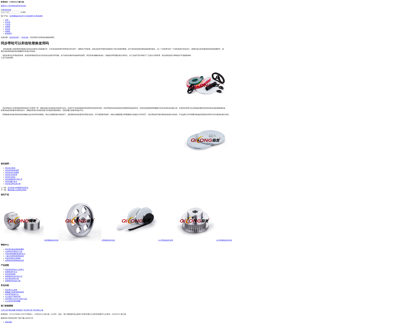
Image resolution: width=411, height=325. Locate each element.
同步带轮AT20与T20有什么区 (16, 299)
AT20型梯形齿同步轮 (224, 240)
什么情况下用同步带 (13, 296)
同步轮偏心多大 (11, 181)
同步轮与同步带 (11, 175)
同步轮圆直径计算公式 (13, 179)
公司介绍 (4, 310)
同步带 (7, 22)
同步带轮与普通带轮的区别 (18, 188)
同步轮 (7, 29)
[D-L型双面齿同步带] (136, 240)
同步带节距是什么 (12, 294)
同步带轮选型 (13, 6)
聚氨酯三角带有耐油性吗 (14, 292)
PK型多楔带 (38, 16)
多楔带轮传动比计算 (13, 281)
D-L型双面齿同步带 (165, 240)
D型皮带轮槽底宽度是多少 (15, 254)
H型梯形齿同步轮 (108, 240)
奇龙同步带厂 (14, 37)
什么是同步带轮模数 (13, 301)
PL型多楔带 (28, 16)
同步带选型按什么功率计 (14, 270)
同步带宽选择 (10, 274)
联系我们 (8, 33)
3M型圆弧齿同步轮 (51, 240)
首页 (7, 20)
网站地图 (11, 310)
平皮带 (7, 24)
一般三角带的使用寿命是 (14, 256)
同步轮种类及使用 (12, 170)
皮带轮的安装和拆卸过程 (14, 260)
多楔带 (7, 27)
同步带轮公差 (38, 310)
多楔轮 (7, 31)
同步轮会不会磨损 (12, 172)
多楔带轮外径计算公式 (13, 276)
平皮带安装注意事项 (13, 258)
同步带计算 (28, 310)
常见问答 (22, 6)
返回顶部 (8, 322)
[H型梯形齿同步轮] (79, 240)
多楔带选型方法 (11, 272)
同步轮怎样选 (10, 168)
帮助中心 (4, 6)
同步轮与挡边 (10, 177)
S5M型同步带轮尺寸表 (13, 251)
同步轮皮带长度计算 (13, 184)
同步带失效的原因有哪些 (14, 249)
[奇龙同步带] (6, 10)
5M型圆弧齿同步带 (16, 16)
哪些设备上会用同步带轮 (17, 190)
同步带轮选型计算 (12, 279)
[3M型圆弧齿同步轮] (22, 240)
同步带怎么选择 (11, 290)
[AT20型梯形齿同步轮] (194, 240)
